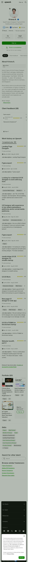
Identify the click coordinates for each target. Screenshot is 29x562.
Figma (4, 430)
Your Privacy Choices (10, 560)
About (5, 55)
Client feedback (13, 55)
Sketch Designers (7, 470)
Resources (5, 515)
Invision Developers (8, 473)
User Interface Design (9, 440)
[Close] (24, 536)
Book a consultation (15, 47)
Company (5, 521)
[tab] (9, 142)
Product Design (7, 445)
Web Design (12, 430)
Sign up (14, 43)
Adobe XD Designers (8, 468)
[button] (18, 19)
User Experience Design (9, 443)
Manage (21, 557)
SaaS (16, 432)
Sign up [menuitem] (21, 2)
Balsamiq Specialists (8, 475)
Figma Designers (7, 465)
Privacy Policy (10, 553)
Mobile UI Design (7, 432)
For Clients (5, 504)
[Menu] (2, 2)
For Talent (5, 510)
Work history (23, 55)
